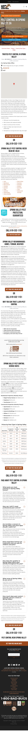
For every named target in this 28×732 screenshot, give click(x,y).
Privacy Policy (13, 723)
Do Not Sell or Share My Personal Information (14, 692)
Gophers (6, 190)
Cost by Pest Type (20, 48)
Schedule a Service (15, 39)
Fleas (5, 189)
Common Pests (6, 48)
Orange (16, 669)
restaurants (24, 226)
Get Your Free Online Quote (14, 36)
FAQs (14, 50)
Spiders (19, 186)
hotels (10, 227)
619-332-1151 (16, 43)
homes (18, 226)
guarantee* (19, 344)
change (16, 650)
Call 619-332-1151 (14, 143)
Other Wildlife (7, 194)
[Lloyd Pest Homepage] (6, 6)
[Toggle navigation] (23, 6)
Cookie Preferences (14, 693)
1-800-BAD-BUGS (14, 698)
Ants (5, 181)
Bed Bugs (6, 183)
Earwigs (6, 187)
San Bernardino (15, 670)
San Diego (11, 669)
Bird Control (7, 184)
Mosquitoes (7, 192)
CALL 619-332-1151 (14, 230)
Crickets (6, 186)
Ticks (18, 189)
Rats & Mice (20, 181)
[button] (14, 83)
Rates (12, 48)
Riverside (20, 669)
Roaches (19, 183)
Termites (19, 187)
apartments (16, 227)
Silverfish (19, 184)
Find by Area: (6, 669)
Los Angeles (24, 670)
